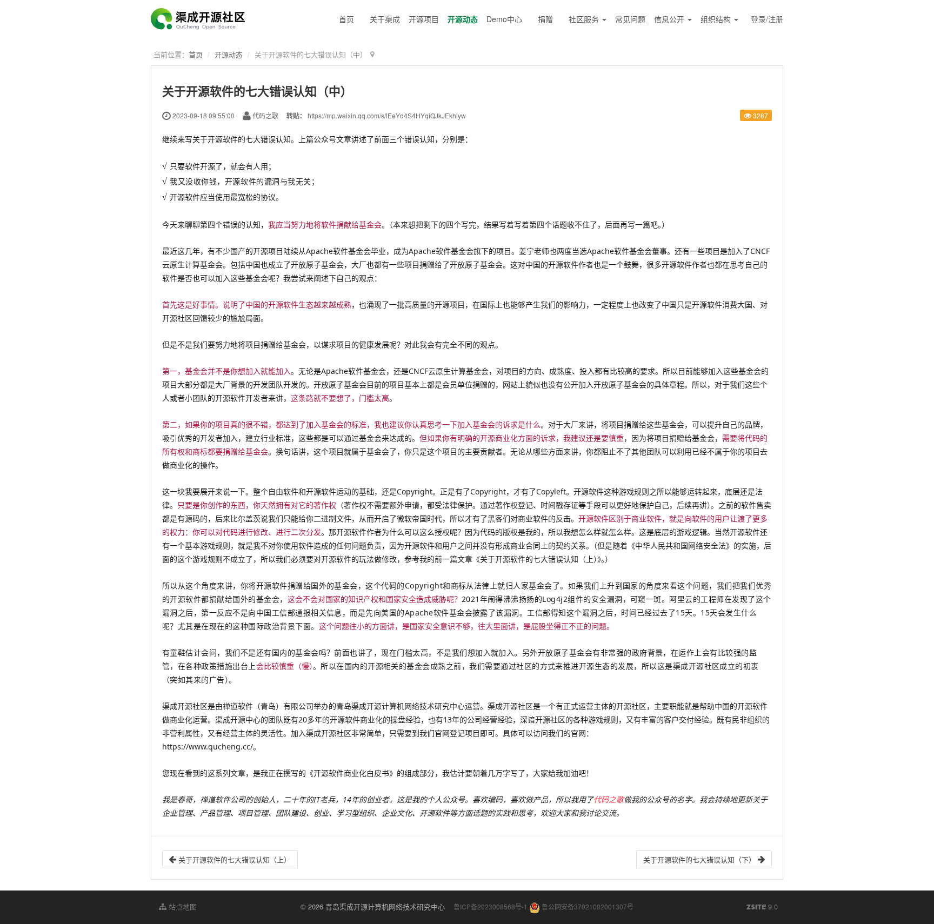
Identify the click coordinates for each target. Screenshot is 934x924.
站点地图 (181, 906)
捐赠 (545, 19)
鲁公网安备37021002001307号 (586, 906)
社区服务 (585, 19)
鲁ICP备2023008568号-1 (490, 906)
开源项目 (424, 19)
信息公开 (670, 19)
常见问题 (630, 19)
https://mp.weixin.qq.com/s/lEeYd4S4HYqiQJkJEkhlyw (387, 115)
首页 (346, 19)
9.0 (762, 906)
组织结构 (716, 19)
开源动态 (463, 19)
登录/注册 (767, 19)
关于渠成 (385, 19)
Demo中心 (504, 19)
